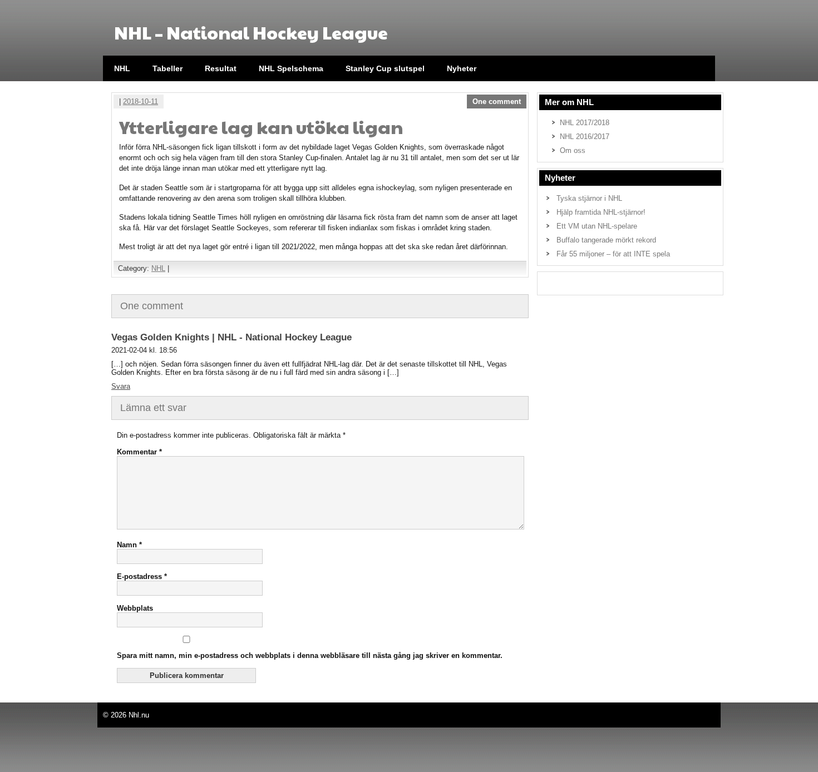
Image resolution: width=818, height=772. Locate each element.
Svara (120, 386)
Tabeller (167, 68)
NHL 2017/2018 (584, 122)
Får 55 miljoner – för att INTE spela (613, 254)
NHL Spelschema (291, 68)
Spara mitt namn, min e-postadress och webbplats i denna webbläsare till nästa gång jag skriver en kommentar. (309, 655)
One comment (496, 101)
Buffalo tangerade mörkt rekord (606, 240)
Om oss (572, 150)
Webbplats (135, 608)
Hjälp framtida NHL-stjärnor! (600, 212)
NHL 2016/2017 (584, 136)
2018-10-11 (140, 101)
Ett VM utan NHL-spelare (596, 226)
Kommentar (139, 452)
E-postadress (142, 576)
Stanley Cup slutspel (385, 68)
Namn (129, 545)
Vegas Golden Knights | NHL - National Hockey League (231, 337)
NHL (122, 68)
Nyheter (461, 68)
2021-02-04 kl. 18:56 (144, 350)
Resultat (220, 68)
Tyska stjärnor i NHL (589, 198)
